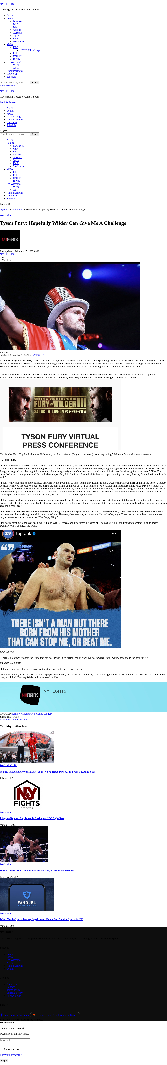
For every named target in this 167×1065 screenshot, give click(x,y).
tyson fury (47, 713)
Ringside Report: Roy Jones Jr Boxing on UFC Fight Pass (32, 818)
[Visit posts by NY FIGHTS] (10, 248)
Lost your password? (11, 1054)
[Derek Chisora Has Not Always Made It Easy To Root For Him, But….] (24, 861)
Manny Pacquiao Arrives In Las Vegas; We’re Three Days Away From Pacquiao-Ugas (47, 771)
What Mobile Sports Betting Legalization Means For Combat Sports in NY (41, 919)
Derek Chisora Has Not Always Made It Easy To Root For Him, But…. (39, 870)
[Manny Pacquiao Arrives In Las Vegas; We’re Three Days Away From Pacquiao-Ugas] (27, 762)
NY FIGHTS (7, 4)
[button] (8, 85)
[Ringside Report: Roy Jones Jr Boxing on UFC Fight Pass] (27, 809)
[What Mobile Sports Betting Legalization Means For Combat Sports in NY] (27, 910)
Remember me (11, 1049)
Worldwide (17, 209)
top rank (37, 713)
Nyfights (4, 209)
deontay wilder (19, 713)
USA (14, 765)
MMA (30, 713)
